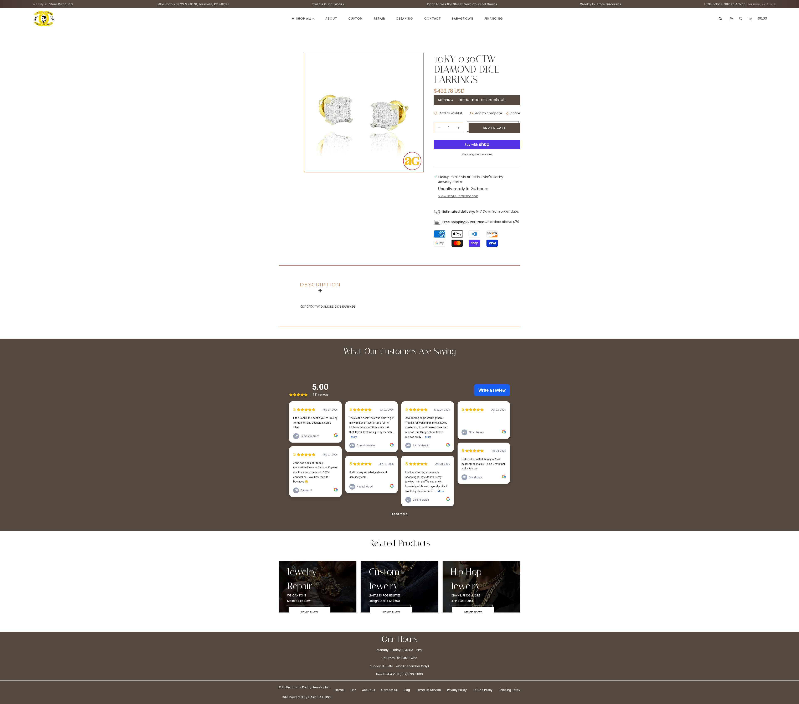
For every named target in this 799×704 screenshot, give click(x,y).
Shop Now (309, 612)
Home (339, 690)
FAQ (353, 690)
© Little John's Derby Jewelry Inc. (305, 687)
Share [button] (515, 113)
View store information (458, 196)
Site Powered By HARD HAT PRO (306, 697)
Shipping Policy (509, 690)
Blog (407, 690)
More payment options (477, 154)
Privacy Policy (457, 690)
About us (368, 690)
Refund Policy (483, 690)
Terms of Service (428, 690)
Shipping (445, 100)
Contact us (389, 690)
